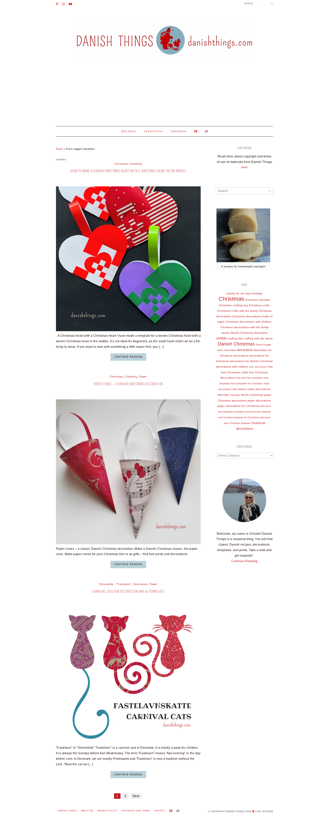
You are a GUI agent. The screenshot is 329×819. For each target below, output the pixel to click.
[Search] (271, 3)
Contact (160, 810)
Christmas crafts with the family (237, 310)
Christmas (121, 163)
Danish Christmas (236, 343)
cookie (221, 338)
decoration (245, 350)
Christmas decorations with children (249, 321)
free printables (255, 378)
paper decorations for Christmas (238, 405)
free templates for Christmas (247, 383)
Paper (143, 376)
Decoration (140, 584)
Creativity (152, 131)
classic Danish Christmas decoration (244, 332)
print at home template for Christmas (238, 417)
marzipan (235, 395)
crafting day (235, 338)
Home (59, 148)
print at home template (258, 411)
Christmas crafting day (233, 305)
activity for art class (239, 293)
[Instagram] (63, 4)
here (244, 167)
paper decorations (259, 400)
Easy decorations (258, 367)
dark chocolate (226, 350)
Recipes (128, 131)
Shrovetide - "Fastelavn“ (115, 584)
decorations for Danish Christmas (251, 361)
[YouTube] (70, 4)
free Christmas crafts (234, 372)
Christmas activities (257, 299)
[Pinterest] (57, 4)
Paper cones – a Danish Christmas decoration (128, 384)
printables (239, 411)
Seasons (178, 131)
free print (241, 378)
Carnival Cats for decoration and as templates (128, 591)
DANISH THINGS (67, 810)
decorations (241, 355)
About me (87, 810)
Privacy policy (107, 810)
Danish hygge (263, 344)
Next (136, 796)
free (270, 366)
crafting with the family (258, 338)
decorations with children (232, 366)
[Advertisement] (164, 97)
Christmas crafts (259, 305)
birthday (257, 293)
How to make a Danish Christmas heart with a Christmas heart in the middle (128, 171)
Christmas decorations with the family (244, 327)
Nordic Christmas (252, 394)
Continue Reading (128, 356)
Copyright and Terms (135, 810)
